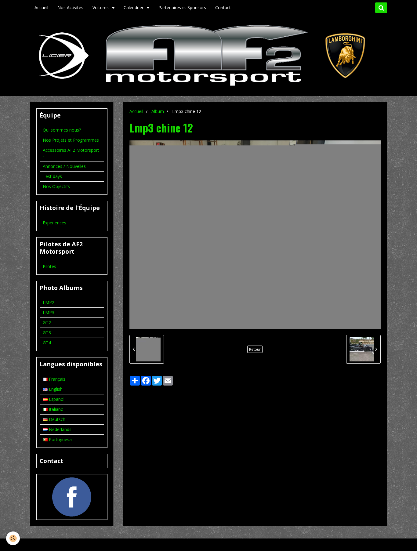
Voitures (101, 7)
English (55, 389)
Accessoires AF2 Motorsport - (71, 153)
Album (157, 111)
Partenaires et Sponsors (182, 7)
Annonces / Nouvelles (64, 166)
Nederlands (59, 429)
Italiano (55, 409)
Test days (52, 176)
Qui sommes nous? (62, 130)
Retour (255, 349)
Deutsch (56, 419)
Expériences (54, 223)
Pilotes (49, 266)
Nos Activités (70, 7)
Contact (223, 7)
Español (56, 399)
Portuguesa (60, 439)
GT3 (47, 332)
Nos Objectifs (56, 186)
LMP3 (48, 312)
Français (56, 379)
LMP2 (48, 302)
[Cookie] (13, 538)
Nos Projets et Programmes (71, 140)
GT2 (47, 322)
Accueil (41, 7)
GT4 (47, 343)
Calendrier (134, 7)
